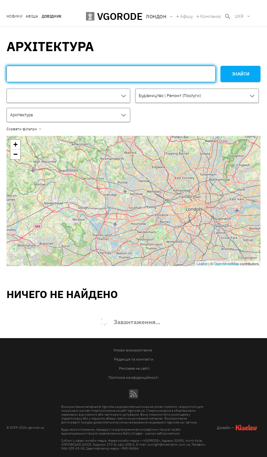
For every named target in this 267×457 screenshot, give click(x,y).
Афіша (32, 16)
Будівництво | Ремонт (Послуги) (170, 95)
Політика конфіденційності (133, 377)
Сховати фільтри (22, 129)
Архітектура (21, 115)
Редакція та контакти (133, 359)
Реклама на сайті (134, 368)
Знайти (240, 74)
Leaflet (202, 263)
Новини (14, 16)
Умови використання (132, 350)
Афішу (186, 16)
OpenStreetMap (226, 263)
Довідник (52, 16)
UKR (239, 16)
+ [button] (15, 144)
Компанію (210, 16)
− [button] (15, 154)
